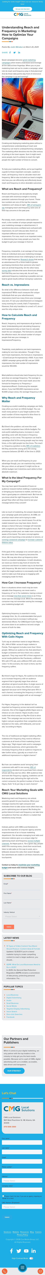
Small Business (12, 1003)
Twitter (14, 52)
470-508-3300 (10, 1126)
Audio (8, 1000)
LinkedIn (19, 52)
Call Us (4, 1271)
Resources (24, 1232)
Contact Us (40, 1271)
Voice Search (11, 1011)
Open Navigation (22, 1267)
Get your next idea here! (23, 9)
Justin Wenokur (16, 47)
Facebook (10, 52)
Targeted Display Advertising (18, 1008)
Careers (38, 1232)
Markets (16, 1232)
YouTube (26, 1251)
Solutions (7, 1232)
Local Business (12, 995)
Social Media (11, 1006)
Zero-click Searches (14, 1014)
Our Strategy (14, 1070)
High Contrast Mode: (20, 1258)
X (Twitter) (18, 1251)
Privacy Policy (22, 1235)
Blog (32, 1232)
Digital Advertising (13, 997)
